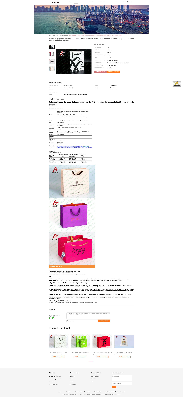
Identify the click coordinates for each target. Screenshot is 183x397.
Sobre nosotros (83, 1)
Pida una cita (123, 1)
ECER (119, 394)
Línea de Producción (95, 376)
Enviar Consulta (104, 320)
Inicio (60, 391)
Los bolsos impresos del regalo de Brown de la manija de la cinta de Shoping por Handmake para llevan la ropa (58, 353)
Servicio (71, 381)
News (88, 391)
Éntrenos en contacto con (113, 1)
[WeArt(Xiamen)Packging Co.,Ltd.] (56, 2)
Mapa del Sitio (97, 391)
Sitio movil (122, 391)
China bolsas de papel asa (68, 394)
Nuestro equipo (73, 384)
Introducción (72, 376)
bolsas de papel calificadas (72, 302)
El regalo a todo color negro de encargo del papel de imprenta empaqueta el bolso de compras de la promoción (124, 353)
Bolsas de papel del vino (54, 384)
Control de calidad (102, 1)
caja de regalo (86, 146)
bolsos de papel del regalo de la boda (88, 302)
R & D (92, 381)
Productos (76, 1)
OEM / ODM (93, 379)
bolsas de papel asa (59, 302)
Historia (71, 379)
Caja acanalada (52, 381)
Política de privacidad (111, 391)
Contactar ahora (114, 71)
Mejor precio (101, 71)
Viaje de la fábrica (93, 1)
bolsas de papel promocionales (55, 379)
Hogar (71, 1)
